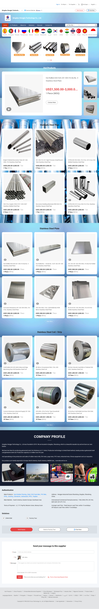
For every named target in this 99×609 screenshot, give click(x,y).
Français (29, 595)
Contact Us (48, 25)
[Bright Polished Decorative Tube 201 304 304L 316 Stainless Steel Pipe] (17, 144)
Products (14, 25)
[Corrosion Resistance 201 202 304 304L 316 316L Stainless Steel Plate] (17, 291)
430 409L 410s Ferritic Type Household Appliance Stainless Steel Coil (47, 412)
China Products (18, 591)
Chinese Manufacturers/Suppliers (32, 591)
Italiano (45, 595)
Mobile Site (46, 593)
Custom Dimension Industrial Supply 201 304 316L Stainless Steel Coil (16, 412)
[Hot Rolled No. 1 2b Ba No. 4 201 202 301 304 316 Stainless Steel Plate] (49, 247)
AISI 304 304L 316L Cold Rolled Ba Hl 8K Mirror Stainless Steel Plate (48, 309)
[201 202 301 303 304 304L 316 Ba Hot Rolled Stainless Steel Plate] (82, 247)
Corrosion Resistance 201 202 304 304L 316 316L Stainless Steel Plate (16, 309)
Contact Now (52, 102)
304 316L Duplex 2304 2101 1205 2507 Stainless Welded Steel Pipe (15, 205)
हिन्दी (81, 595)
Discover (39, 25)
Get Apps (85, 4)
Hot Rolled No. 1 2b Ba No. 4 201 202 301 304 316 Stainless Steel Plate (49, 265)
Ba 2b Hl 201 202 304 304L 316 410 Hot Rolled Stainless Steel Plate (80, 309)
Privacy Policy (78, 601)
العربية (65, 595)
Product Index (88, 591)
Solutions (31, 25)
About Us (23, 25)
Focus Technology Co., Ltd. (37, 601)
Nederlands (59, 595)
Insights (53, 593)
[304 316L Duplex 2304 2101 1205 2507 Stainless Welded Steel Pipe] (17, 188)
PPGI (30, 496)
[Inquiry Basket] (79, 4)
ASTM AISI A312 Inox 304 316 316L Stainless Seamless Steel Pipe (81, 205)
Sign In (58, 4)
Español (16, 595)
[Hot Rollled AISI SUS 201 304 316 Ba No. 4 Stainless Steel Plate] (17, 247)
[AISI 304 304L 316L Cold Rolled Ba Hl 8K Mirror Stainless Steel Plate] (49, 291)
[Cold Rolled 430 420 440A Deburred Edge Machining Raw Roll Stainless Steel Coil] (17, 351)
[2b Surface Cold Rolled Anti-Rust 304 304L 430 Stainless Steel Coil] (82, 395)
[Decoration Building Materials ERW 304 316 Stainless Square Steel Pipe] (49, 188)
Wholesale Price (58, 591)
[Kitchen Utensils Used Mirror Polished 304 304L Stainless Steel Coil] (82, 351)
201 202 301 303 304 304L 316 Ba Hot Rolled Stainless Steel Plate (81, 265)
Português (22, 595)
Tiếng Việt (44, 597)
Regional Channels (78, 591)
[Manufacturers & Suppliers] (14, 4)
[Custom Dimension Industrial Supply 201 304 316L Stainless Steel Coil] (17, 395)
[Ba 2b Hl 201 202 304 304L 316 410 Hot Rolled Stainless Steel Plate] (82, 291)
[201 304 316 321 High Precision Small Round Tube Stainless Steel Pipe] (49, 144)
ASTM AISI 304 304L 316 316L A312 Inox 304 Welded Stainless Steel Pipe (81, 161)
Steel (28, 494)
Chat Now (92, 10)
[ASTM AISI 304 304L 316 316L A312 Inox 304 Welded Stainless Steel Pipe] (82, 144)
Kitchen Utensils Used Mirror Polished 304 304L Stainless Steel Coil (80, 368)
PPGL (5, 496)
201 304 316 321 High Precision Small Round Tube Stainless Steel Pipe (49, 161)
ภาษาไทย (86, 595)
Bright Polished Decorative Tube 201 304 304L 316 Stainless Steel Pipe (15, 161)
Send (19, 577)
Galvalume (17, 496)
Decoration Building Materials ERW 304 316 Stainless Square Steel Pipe (49, 205)
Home (5, 25)
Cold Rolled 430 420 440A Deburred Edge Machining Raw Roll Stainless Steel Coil (15, 368)
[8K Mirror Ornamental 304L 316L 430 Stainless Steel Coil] (49, 351)
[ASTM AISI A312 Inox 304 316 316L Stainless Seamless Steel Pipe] (82, 188)
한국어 (70, 595)
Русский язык (37, 595)
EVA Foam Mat (35, 494)
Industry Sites (67, 591)
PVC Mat (43, 494)
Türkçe (92, 595)
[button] (49, 60)
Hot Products (8, 591)
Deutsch (51, 595)
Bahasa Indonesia (53, 597)
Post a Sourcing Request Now (58, 577)
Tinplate (35, 496)
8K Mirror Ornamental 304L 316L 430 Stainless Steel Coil (47, 368)
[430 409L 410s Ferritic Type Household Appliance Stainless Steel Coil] (49, 395)
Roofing (10, 496)
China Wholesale (47, 591)
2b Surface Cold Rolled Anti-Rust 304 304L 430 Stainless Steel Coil (80, 412)
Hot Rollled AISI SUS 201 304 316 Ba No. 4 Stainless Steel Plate (62, 79)
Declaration (70, 601)
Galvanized (24, 496)
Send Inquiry (80, 10)
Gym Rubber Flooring (20, 494)
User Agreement (60, 601)
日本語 (76, 595)
